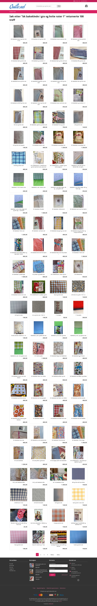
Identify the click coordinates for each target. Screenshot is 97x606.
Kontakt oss (12, 570)
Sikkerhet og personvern (53, 588)
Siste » (58, 554)
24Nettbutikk (50, 603)
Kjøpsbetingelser (41, 588)
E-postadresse (52, 563)
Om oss (11, 567)
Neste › (52, 554)
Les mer (60, 601)
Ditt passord (51, 569)
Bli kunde (11, 565)
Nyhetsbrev (62, 588)
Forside (11, 11)
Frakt (34, 588)
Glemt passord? (65, 574)
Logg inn (11, 569)
